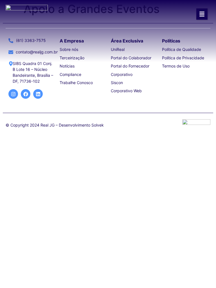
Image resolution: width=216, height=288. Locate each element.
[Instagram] (13, 94)
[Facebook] (25, 94)
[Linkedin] (38, 94)
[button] (202, 14)
